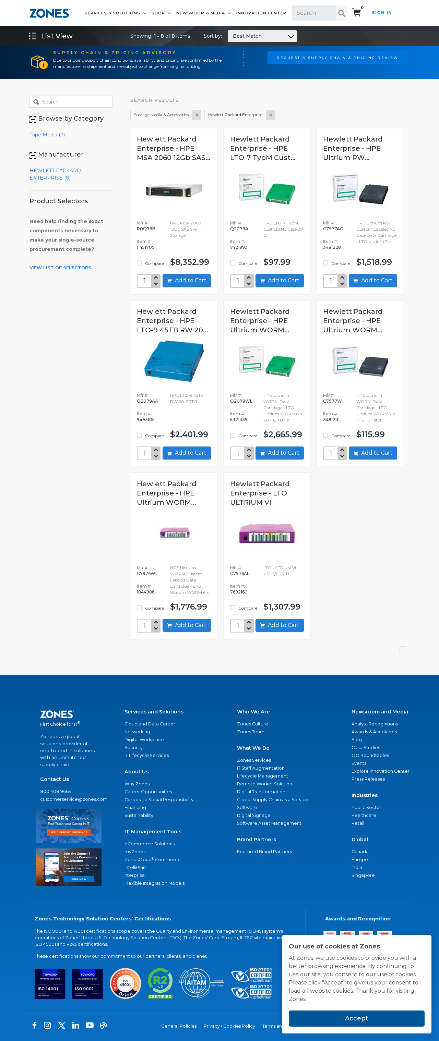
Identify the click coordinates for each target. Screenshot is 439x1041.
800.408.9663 (55, 791)
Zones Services (254, 760)
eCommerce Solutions (149, 843)
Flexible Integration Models (154, 883)
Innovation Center (261, 13)
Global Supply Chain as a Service (272, 799)
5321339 (239, 419)
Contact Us (54, 779)
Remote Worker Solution (264, 783)
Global (360, 839)
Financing (135, 807)
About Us (136, 772)
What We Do (253, 748)
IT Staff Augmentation (261, 768)
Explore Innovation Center (381, 771)
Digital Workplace (144, 739)
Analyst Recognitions (375, 723)
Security (133, 747)
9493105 (146, 419)
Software (247, 807)
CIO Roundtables (370, 755)
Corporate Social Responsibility (158, 799)
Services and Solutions (153, 712)
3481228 (332, 247)
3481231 (331, 419)
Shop (159, 13)
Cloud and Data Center (149, 723)
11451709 (146, 247)
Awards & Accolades (374, 731)
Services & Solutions (113, 13)
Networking (137, 731)
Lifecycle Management (262, 776)
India (357, 867)
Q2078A (239, 228)
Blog (357, 739)
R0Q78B (146, 228)
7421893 (239, 247)
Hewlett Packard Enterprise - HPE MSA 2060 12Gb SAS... (174, 148)
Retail (358, 823)
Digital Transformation (261, 791)
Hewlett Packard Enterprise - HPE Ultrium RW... (353, 148)
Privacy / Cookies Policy (229, 1026)
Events (359, 763)
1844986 (145, 592)
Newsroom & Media (201, 13)
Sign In (382, 12)
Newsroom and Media (380, 712)
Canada (360, 851)
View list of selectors (60, 267)
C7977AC (333, 228)
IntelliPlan (135, 867)
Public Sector (366, 807)
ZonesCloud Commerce (152, 859)
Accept (356, 1018)
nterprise (134, 875)
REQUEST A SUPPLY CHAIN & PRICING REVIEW (338, 58)
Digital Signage (254, 815)
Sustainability (138, 815)
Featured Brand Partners (264, 851)
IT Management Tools (152, 832)
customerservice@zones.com (68, 799)
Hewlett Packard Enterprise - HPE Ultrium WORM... (260, 320)
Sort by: (233, 36)
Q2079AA (147, 401)
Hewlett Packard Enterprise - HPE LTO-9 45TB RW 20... (172, 320)
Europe (360, 859)
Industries (365, 795)
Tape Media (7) (47, 135)
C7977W (332, 401)
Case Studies (366, 747)
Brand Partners (256, 839)
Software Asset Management (269, 823)
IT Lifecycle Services (146, 755)
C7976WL (147, 573)
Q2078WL (241, 401)
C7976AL (239, 573)
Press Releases (368, 779)
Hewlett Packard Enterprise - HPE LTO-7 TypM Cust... (263, 148)
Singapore (363, 875)
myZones (134, 851)
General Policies (179, 1026)
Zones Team (250, 731)
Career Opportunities (148, 791)
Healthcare (364, 815)
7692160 (239, 592)
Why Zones (137, 783)
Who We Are (253, 712)
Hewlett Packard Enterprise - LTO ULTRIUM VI (260, 493)
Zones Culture (252, 723)
